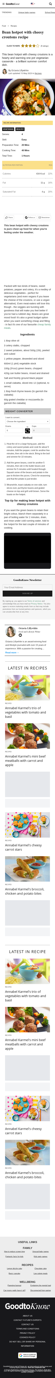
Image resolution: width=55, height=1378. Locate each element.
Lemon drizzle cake (14, 1268)
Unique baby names (26, 12)
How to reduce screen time (14, 1252)
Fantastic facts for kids (14, 1257)
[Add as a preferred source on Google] (27, 1355)
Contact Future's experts (27, 1320)
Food (4, 26)
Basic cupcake (14, 1273)
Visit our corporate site (36, 1367)
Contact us (27, 1324)
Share (10, 217)
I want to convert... (13, 417)
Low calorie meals (41, 1273)
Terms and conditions (27, 1329)
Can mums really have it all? (14, 1290)
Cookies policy (27, 1337)
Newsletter (46, 217)
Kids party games (40, 1257)
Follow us (31, 217)
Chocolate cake (41, 1268)
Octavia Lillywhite (20, 70)
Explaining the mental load (40, 1285)
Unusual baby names (40, 1252)
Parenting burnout (14, 1285)
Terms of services (34, 601)
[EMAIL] (21, 635)
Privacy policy (27, 1333)
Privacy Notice (36, 604)
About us (27, 1316)
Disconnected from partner (40, 1290)
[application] (27, 549)
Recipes (14, 26)
